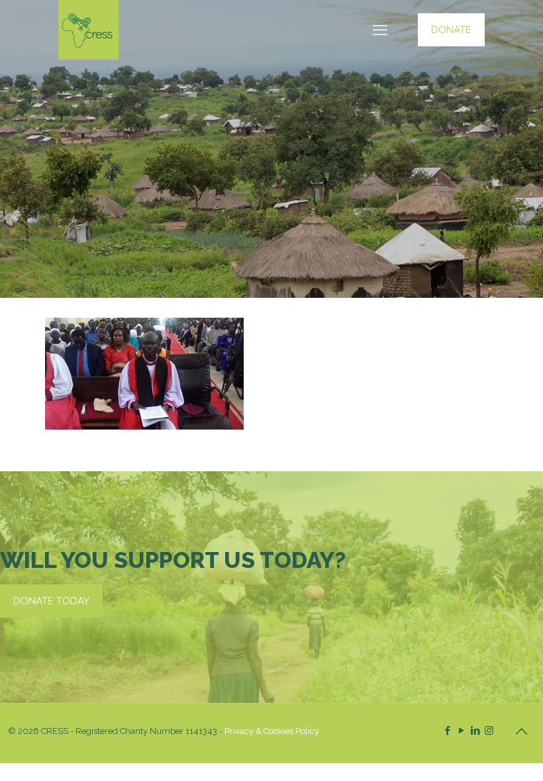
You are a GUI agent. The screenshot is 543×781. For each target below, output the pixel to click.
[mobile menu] (380, 30)
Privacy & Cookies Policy (271, 731)
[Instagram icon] (489, 731)
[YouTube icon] (461, 731)
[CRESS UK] (88, 30)
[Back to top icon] (521, 731)
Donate (451, 30)
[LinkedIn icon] (475, 731)
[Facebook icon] (447, 731)
